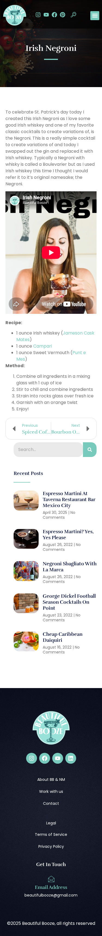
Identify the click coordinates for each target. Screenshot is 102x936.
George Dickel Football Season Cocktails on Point (69, 602)
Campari (42, 346)
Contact (51, 803)
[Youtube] (46, 14)
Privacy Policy (51, 846)
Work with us (51, 791)
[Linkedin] (70, 758)
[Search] (90, 449)
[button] (73, 15)
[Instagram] (38, 14)
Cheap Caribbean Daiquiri (62, 637)
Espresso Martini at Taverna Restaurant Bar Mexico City (69, 499)
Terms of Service (51, 834)
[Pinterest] (62, 14)
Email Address (51, 887)
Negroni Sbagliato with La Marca (70, 567)
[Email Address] (51, 879)
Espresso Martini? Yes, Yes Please (68, 535)
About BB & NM (51, 779)
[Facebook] (54, 14)
